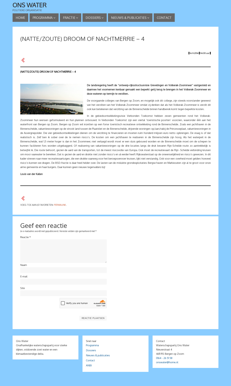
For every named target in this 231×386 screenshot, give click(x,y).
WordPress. (134, 382)
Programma (92, 345)
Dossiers (91, 350)
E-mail (23, 276)
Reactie (25, 237)
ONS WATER (30, 4)
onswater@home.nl (167, 362)
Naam (23, 265)
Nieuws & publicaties (98, 355)
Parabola (121, 382)
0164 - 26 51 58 (164, 358)
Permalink (60, 205)
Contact (90, 360)
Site (22, 288)
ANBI (89, 365)
